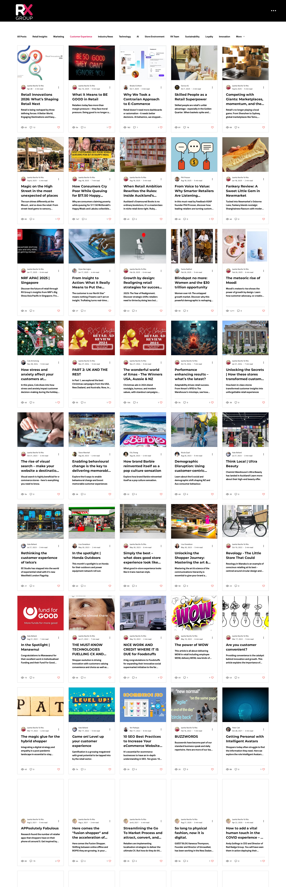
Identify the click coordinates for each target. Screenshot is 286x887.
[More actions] (59, 87)
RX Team (174, 36)
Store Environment (154, 36)
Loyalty (209, 36)
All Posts (22, 36)
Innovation (224, 36)
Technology (125, 36)
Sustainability (192, 36)
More (239, 36)
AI (138, 36)
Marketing (58, 36)
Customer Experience (81, 36)
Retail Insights (39, 36)
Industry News (105, 36)
